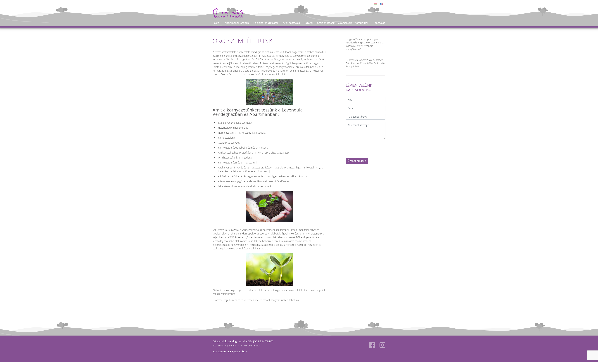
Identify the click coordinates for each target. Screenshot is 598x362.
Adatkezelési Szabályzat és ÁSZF (230, 351)
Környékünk (361, 22)
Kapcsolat (379, 22)
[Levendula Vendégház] (228, 10)
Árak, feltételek (291, 22)
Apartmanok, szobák (237, 22)
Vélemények (345, 22)
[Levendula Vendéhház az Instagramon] (382, 345)
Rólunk (216, 22)
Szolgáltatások (326, 22)
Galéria (308, 22)
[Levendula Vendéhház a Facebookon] (372, 345)
